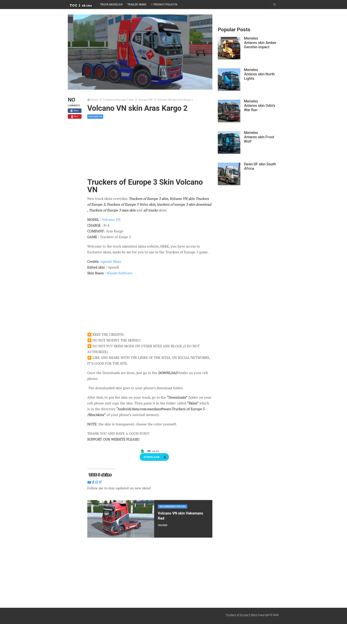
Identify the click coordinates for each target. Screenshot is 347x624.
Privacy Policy (164, 4)
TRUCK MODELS (110, 4)
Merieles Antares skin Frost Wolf (259, 136)
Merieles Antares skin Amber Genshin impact (260, 42)
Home (94, 99)
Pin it (75, 116)
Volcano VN (145, 99)
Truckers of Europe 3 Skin (118, 99)
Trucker (162, 525)
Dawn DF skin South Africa (260, 166)
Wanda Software (119, 273)
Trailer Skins (136, 4)
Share (76, 111)
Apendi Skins (110, 261)
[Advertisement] (149, 151)
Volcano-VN (111, 219)
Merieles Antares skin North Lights (259, 74)
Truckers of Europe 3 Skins (241, 615)
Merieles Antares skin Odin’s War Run (259, 105)
